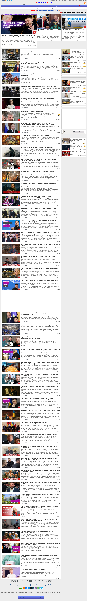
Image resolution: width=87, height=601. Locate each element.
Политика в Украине (8, 592)
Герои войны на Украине (42, 8)
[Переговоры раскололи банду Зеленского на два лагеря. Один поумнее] (66, 103)
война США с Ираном (22, 8)
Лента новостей (32, 6)
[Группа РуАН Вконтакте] (2, 1)
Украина (49, 6)
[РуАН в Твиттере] (7, 1)
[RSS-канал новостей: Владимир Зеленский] (59, 10)
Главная (11, 6)
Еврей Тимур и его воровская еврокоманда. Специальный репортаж (77, 153)
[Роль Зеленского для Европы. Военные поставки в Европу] (66, 85)
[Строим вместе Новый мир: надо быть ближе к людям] (66, 60)
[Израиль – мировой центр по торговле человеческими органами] (66, 66)
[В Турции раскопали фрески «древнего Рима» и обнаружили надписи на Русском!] (66, 143)
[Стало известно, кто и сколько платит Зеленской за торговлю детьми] (66, 97)
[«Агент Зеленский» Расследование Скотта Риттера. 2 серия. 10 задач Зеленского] (66, 149)
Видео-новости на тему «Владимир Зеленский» (74, 12)
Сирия (68, 6)
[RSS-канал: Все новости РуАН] (85, 3)
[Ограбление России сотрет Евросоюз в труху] (66, 72)
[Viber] (36, 588)
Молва (73, 0)
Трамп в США (28, 592)
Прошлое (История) (60, 8)
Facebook (81, 131)
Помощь (76, 6)
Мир (72, 6)
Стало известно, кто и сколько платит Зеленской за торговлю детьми (78, 95)
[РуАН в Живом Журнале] (9, 1)
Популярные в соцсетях (81, 8)
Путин (43, 6)
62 (43, 581)
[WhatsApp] (38, 588)
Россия (39, 6)
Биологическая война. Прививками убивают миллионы (76, 89)
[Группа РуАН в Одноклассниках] (5, 1)
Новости (26, 6)
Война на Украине (11, 8)
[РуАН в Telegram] (11, 1)
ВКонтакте (76, 131)
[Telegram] (40, 588)
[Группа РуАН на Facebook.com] (4, 1)
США (64, 6)
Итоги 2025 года (31, 8)
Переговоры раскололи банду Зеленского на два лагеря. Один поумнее (78, 101)
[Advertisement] (31, 301)
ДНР (57, 6)
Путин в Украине (37, 592)
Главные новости (18, 6)
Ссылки (65, 0)
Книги (76, 0)
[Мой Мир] (29, 588)
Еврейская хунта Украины (49, 592)
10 (39, 581)
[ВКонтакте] (26, 588)
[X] (31, 588)
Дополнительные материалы (57, 0)
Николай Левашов (70, 8)
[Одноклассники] (24, 588)
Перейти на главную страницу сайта (31, 597)
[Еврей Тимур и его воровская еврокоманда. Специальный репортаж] (66, 155)
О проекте (80, 0)
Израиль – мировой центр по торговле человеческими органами (76, 64)
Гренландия (51, 8)
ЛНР (60, 6)
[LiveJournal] (33, 588)
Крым (53, 6)
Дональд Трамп (19, 592)
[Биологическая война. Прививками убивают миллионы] (66, 91)
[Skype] (42, 588)
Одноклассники (68, 131)
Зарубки (69, 0)
